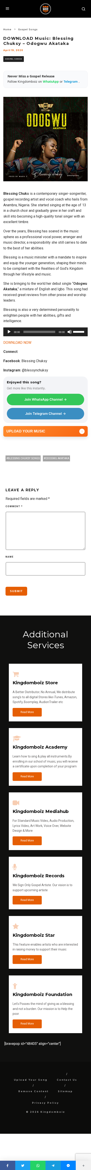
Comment (14, 506)
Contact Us (67, 1079)
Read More (27, 712)
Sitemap (65, 1091)
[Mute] (69, 332)
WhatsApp (51, 81)
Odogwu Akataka (57, 458)
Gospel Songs (13, 59)
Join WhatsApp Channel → (45, 399)
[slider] (79, 331)
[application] (45, 331)
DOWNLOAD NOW (17, 342)
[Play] (9, 332)
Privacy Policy (45, 1102)
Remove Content (33, 1091)
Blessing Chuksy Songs (24, 458)
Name (10, 557)
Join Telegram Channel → (45, 413)
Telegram (71, 81)
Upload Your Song (30, 1079)
